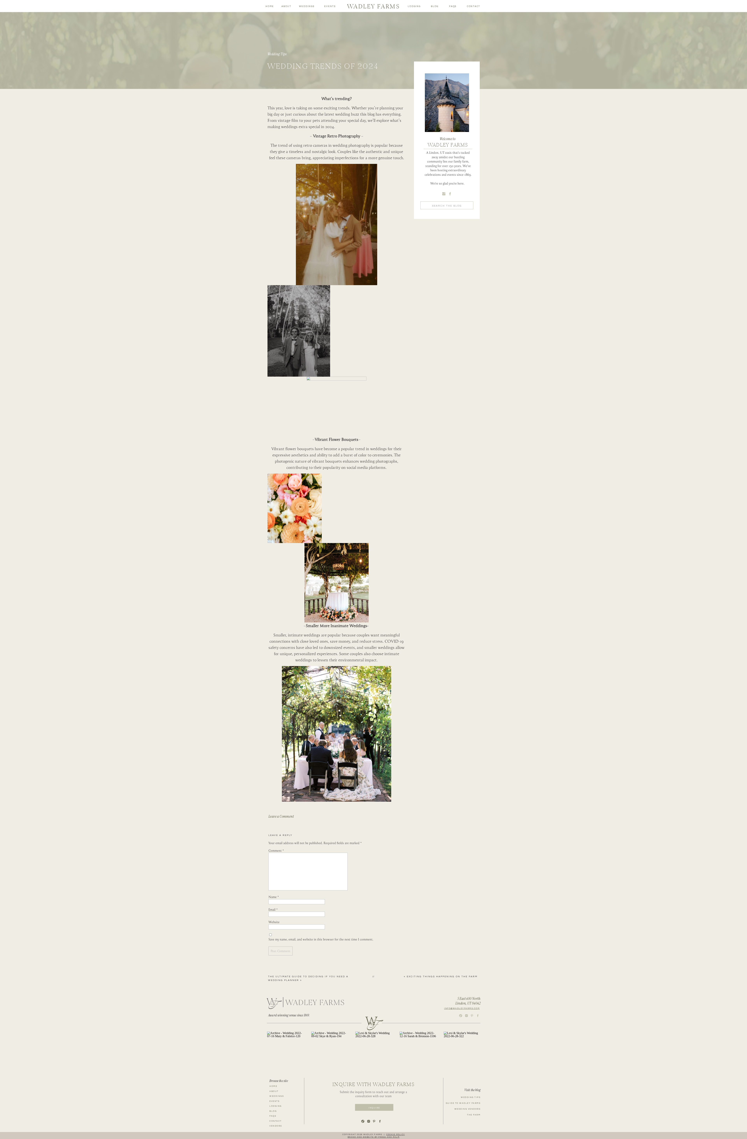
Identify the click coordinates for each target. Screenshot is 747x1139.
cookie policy (395, 1134)
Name (273, 897)
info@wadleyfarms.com (462, 1008)
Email (273, 909)
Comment (276, 850)
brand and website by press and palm (374, 1137)
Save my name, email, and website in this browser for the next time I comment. (320, 939)
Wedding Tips (277, 53)
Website (274, 922)
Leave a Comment (281, 816)
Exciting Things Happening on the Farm (442, 976)
